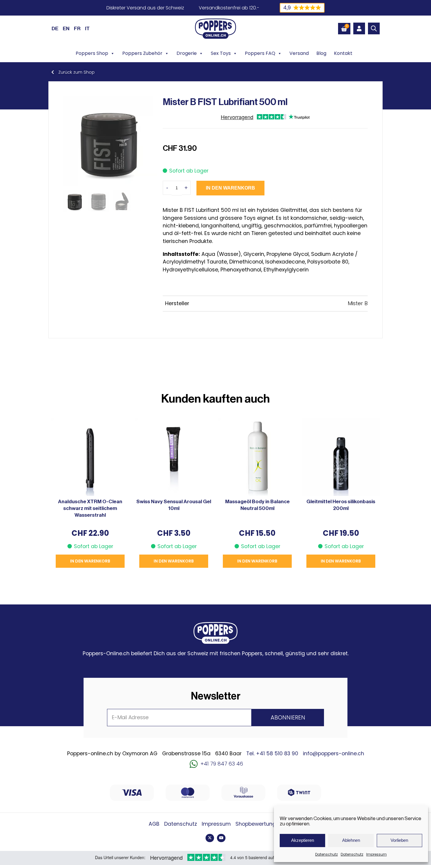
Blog (321, 53)
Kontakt (343, 53)
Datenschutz (326, 854)
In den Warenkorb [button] (90, 561)
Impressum (376, 854)
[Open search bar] (374, 28)
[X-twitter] (210, 838)
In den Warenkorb (230, 187)
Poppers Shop (92, 53)
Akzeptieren (302, 840)
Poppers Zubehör (142, 53)
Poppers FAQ (260, 53)
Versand (299, 53)
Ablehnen (351, 840)
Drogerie (187, 53)
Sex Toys (221, 53)
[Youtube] (221, 838)
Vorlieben (399, 840)
